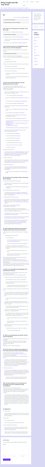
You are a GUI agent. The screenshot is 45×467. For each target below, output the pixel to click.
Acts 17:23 (16, 39)
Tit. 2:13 (20, 123)
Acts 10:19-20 (7, 214)
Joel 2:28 (19, 118)
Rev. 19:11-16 (20, 95)
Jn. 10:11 (17, 140)
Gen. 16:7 (22, 363)
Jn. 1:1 (26, 120)
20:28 (6, 121)
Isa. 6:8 (22, 352)
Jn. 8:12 (18, 135)
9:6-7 (24, 109)
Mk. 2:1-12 (10, 161)
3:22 (18, 352)
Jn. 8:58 (12, 131)
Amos (34, 49)
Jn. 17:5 (23, 154)
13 (27, 356)
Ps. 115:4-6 (21, 36)
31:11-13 (4, 357)
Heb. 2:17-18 (18, 330)
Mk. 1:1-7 (14, 116)
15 (15, 154)
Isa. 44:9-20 (20, 42)
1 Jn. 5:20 (12, 125)
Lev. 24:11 (10, 241)
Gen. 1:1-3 (17, 353)
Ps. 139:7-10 (11, 193)
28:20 (7, 154)
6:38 (13, 273)
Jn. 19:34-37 (22, 112)
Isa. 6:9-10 (10, 184)
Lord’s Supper (36, 61)
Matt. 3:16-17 (16, 260)
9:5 (19, 135)
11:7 (19, 352)
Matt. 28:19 (12, 194)
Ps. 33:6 (22, 353)
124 (38, 19)
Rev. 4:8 (16, 125)
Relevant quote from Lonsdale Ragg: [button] (10, 34)
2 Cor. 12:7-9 (26, 159)
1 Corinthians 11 (36, 64)
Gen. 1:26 (15, 352)
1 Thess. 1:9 (25, 42)
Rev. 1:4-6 (7, 262)
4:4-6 (23, 260)
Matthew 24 (35, 40)
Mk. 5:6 (8, 169)
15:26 (20, 222)
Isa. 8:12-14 (19, 101)
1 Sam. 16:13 (20, 371)
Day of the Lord (36, 46)
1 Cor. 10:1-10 (15, 365)
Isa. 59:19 (17, 241)
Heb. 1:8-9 (23, 123)
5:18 (15, 131)
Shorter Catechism (25, 17)
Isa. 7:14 (21, 109)
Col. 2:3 (18, 153)
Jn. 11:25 (20, 142)
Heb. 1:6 (24, 166)
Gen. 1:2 (23, 199)
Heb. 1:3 (14, 162)
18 (19, 309)
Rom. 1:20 (19, 55)
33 (25, 118)
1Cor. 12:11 (21, 201)
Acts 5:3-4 (18, 180)
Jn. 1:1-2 (13, 154)
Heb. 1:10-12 (10, 124)
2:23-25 (15, 153)
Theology (32, 1)
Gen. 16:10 (24, 356)
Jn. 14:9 (12, 283)
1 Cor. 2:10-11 (17, 192)
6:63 (18, 199)
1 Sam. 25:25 (25, 243)
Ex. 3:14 (9, 131)
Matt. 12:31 (16, 205)
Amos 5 (35, 43)
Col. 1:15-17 (13, 123)
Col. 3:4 (8, 40)
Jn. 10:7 (17, 138)
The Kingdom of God (36, 55)
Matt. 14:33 (9, 168)
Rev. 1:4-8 (18, 103)
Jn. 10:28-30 (5, 339)
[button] (28, 2)
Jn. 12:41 (22, 127)
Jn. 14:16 (16, 222)
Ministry (37, 1)
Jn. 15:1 (13, 147)
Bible (27, 1)
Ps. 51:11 (11, 374)
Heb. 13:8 (18, 155)
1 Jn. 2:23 (21, 428)
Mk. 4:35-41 (22, 151)
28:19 (19, 205)
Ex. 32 (9, 365)
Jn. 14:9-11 (24, 341)
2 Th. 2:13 (26, 260)
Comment (4, 444)
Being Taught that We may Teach (9, 4)
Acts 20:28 (9, 121)
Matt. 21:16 (25, 171)
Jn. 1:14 (14, 293)
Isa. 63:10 (17, 372)
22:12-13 (22, 103)
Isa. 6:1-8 (26, 127)
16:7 (21, 222)
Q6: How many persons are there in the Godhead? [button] (12, 22)
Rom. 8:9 (18, 345)
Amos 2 (35, 52)
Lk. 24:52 (13, 168)
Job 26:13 (14, 370)
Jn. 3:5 (16, 199)
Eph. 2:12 (6, 428)
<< (13, 17)
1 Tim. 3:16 (17, 123)
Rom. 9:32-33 (25, 101)
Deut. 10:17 (15, 95)
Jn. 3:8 (27, 193)
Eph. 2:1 (27, 39)
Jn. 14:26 (11, 221)
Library (24, 5)
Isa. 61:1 (8, 373)
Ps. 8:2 (7, 172)
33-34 (27, 186)
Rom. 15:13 (22, 217)
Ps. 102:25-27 (9, 125)
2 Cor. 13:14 (15, 257)
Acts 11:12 (13, 214)
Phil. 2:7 (18, 277)
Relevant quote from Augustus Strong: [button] (10, 53)
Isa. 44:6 (14, 103)
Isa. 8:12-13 (22, 97)
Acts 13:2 (26, 201)
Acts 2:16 (23, 118)
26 (18, 222)
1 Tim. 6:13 (20, 39)
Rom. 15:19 (19, 193)
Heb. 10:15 (8, 187)
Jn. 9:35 (16, 166)
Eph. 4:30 (8, 223)
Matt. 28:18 (18, 151)
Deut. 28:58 (14, 241)
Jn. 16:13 (23, 221)
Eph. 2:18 (20, 260)
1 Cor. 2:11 (15, 217)
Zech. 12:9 (17, 112)
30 (10, 273)
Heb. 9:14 (24, 192)
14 (19, 140)
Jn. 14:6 (20, 144)
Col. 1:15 (17, 309)
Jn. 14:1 (10, 155)
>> (28, 17)
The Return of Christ (36, 37)
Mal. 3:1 (10, 116)
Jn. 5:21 (17, 161)
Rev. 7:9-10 (23, 168)
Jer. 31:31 (24, 186)
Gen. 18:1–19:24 (13, 355)
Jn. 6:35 (16, 133)
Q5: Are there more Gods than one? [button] (10, 19)
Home (24, 1)
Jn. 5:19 (9, 273)
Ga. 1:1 (21, 86)
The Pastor (35, 58)
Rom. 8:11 (6, 200)
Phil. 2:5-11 (9, 123)
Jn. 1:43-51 (12, 153)
